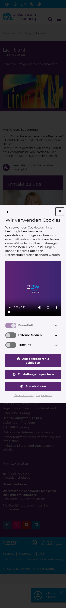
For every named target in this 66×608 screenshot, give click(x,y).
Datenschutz (23, 395)
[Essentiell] (59, 325)
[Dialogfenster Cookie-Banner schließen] (60, 211)
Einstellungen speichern (36, 374)
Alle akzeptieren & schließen (35, 360)
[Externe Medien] (59, 335)
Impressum (44, 395)
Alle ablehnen (36, 386)
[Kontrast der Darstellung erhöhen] (7, 212)
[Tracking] (59, 345)
